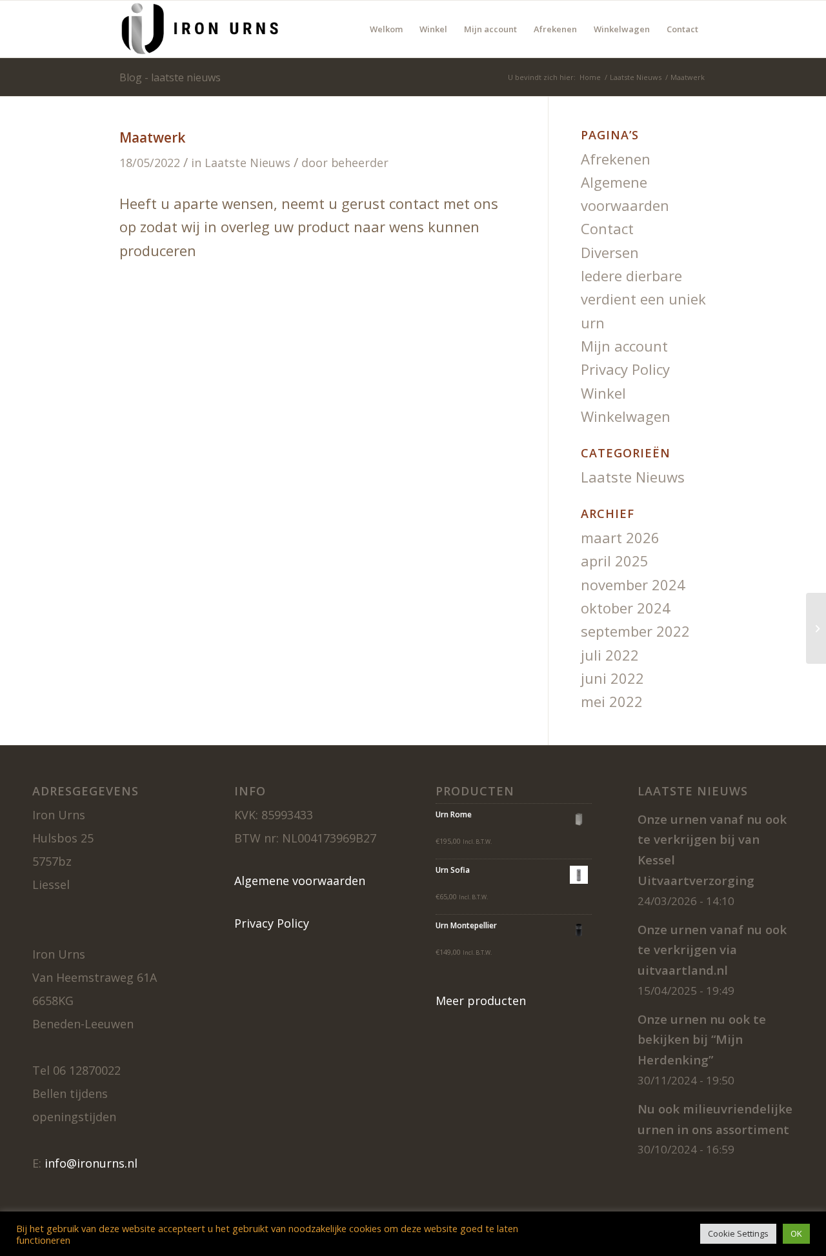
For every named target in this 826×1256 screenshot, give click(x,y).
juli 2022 (610, 654)
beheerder (359, 162)
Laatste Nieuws (247, 162)
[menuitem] (386, 29)
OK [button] (796, 1233)
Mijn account (624, 345)
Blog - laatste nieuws (170, 77)
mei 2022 (612, 701)
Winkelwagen (625, 416)
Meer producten (481, 1000)
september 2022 (635, 631)
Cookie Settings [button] (738, 1233)
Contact (607, 228)
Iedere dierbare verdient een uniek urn (643, 299)
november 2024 (633, 584)
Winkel (603, 393)
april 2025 (615, 560)
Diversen (610, 252)
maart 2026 (620, 537)
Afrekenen (615, 158)
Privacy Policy (625, 369)
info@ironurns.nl (91, 1163)
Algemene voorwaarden (299, 880)
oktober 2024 (625, 607)
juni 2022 (612, 678)
